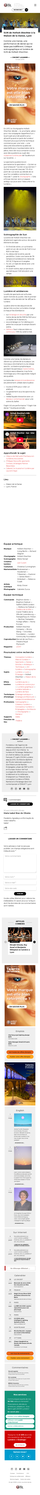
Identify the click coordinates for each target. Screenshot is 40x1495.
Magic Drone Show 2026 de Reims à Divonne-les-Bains (22, 1295)
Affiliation (27, 1476)
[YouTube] (24, 788)
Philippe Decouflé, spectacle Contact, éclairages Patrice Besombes (18, 463)
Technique (19, 667)
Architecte (31, 709)
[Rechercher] (26, 10)
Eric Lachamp (12, 1377)
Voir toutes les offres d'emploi (20, 1052)
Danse (28, 662)
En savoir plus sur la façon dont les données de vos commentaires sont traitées (20, 903)
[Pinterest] (12, 788)
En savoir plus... (19, 1142)
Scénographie (30, 669)
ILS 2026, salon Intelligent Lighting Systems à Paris (21, 1320)
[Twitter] (20, 788)
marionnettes (28, 369)
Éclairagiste (20, 709)
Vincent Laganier (13, 1371)
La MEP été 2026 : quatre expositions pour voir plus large (22, 1307)
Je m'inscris (20, 1445)
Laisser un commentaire (20, 804)
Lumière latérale (22, 689)
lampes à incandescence (25, 380)
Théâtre (18, 721)
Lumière (18, 672)
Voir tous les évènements (20, 1353)
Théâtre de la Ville (23, 609)
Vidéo (17, 717)
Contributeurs (20, 1473)
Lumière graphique (25, 687)
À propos (12, 1473)
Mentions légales (14, 1479)
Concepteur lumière (23, 707)
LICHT (18, 647)
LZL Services (27, 747)
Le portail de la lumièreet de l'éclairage (19, 5)
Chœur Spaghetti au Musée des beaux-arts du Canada (23, 1343)
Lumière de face (22, 692)
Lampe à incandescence (25, 699)
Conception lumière (23, 657)
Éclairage (19, 674)
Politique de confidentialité (17, 1476)
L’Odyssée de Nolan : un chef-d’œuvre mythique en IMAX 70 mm (22, 1259)
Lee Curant (21, 563)
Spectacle (19, 662)
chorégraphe (25, 177)
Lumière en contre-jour (25, 684)
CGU (28, 1473)
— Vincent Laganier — (20, 57)
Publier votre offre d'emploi (20, 1057)
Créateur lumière (22, 704)
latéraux (9, 329)
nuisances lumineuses (13, 155)
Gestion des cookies (25, 1479)
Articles (18, 664)
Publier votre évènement (20, 1358)
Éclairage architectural (24, 697)
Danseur (18, 714)
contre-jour (11, 332)
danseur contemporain (15, 399)
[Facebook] (16, 788)
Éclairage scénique (23, 694)
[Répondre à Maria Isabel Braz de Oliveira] (5, 828)
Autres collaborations (15, 1426)
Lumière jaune (21, 682)
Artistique (28, 664)
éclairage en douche (17, 315)
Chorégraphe (22, 712)
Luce (27, 672)
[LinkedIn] (28, 788)
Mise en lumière (21, 660)
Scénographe (20, 702)
